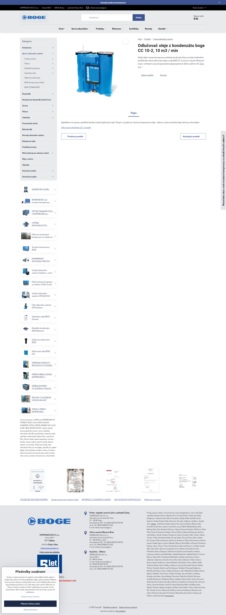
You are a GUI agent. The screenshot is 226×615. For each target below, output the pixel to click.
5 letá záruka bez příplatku (50, 552)
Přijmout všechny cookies (30, 604)
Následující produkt (191, 136)
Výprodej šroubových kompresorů (113, 2)
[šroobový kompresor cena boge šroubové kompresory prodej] (50, 531)
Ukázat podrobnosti (30, 609)
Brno (56, 544)
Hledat (139, 17)
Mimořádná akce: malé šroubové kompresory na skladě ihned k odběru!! (223, 170)
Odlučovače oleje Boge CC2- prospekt (76, 127)
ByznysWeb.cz (121, 611)
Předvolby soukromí (110, 607)
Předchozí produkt (75, 136)
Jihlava (52, 540)
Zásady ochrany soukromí (128, 607)
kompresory (169, 595)
